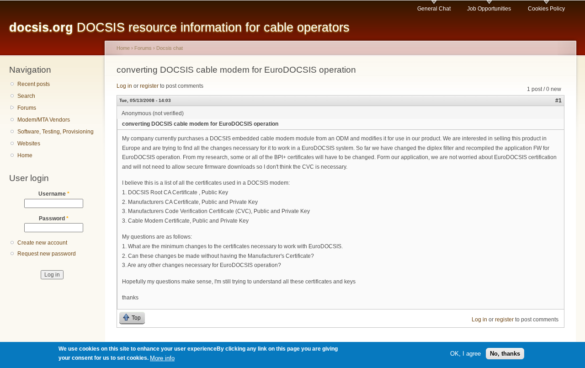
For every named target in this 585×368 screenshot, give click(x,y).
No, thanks (505, 353)
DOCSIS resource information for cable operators (179, 27)
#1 (558, 100)
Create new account (42, 243)
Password (54, 218)
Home (24, 155)
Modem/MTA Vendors (43, 120)
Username (53, 194)
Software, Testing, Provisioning (55, 131)
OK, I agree (465, 353)
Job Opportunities (489, 8)
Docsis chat (169, 48)
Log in (124, 86)
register (149, 86)
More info (162, 358)
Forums (26, 108)
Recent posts (33, 84)
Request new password (46, 254)
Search (26, 96)
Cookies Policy (546, 8)
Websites (28, 143)
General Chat (434, 8)
